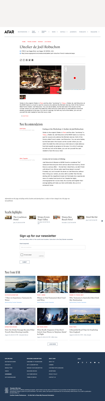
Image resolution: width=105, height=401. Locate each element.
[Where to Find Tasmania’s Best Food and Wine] (52, 284)
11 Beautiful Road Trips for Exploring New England (83, 330)
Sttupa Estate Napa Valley (44, 218)
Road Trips (72, 327)
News (54, 32)
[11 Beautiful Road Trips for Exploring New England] (84, 316)
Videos (7, 371)
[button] (75, 78)
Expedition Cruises (11, 327)
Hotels (62, 32)
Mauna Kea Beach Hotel (67, 218)
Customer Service (32, 374)
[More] (28, 31)
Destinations (22, 32)
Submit (24, 262)
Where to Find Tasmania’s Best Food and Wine (51, 298)
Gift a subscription (32, 364)
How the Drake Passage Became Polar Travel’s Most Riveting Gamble (19, 330)
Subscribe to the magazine (34, 361)
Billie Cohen (54, 337)
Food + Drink (41, 295)
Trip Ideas (34, 32)
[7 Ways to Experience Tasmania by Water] (20, 284)
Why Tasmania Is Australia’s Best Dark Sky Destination (84, 298)
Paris (41, 103)
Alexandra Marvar (23, 335)
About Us (51, 361)
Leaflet (72, 89)
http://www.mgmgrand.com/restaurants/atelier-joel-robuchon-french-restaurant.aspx (48, 53)
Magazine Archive (32, 371)
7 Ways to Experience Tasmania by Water (18, 298)
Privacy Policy (53, 374)
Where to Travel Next (76, 295)
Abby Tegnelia (24, 158)
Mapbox (84, 89)
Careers (51, 364)
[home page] (9, 31)
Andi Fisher (23, 128)
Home (24, 41)
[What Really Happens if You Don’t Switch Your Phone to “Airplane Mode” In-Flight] (52, 316)
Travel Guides (31, 41)
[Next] (102, 221)
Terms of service (32, 377)
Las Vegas (48, 41)
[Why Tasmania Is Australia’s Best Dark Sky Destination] (84, 284)
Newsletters (8, 368)
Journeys (73, 32)
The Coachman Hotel (20, 218)
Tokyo (64, 103)
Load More (52, 344)
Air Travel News (42, 327)
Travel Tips (44, 32)
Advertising (52, 371)
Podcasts (82, 32)
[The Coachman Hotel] (8, 217)
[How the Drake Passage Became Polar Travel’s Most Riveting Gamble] (20, 316)
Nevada (40, 41)
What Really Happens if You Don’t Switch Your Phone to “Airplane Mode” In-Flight (52, 331)
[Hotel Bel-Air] (81, 217)
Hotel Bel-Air (92, 217)
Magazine (94, 32)
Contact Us (52, 377)
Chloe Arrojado (87, 335)
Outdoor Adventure (11, 295)
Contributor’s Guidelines (56, 368)
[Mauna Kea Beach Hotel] (56, 217)
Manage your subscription (34, 368)
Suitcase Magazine (10, 377)
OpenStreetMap (76, 89)
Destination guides (10, 361)
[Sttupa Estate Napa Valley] (32, 217)
